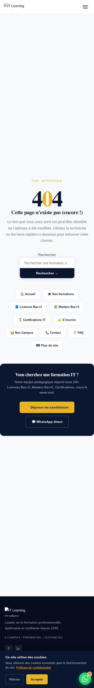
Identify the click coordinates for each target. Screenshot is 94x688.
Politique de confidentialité (33, 667)
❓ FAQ (78, 332)
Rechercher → (47, 273)
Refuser (14, 679)
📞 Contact (53, 332)
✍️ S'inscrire (67, 320)
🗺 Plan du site (47, 345)
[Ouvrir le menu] (85, 7)
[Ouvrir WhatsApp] (85, 678)
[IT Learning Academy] (14, 7)
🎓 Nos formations (61, 294)
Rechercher (47, 255)
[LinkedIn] (18, 649)
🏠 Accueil (27, 294)
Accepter (37, 679)
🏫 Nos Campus (21, 332)
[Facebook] (9, 649)
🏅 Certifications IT (31, 320)
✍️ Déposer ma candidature (47, 407)
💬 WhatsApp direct (47, 422)
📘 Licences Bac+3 (28, 307)
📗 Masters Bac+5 (66, 307)
